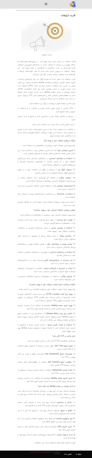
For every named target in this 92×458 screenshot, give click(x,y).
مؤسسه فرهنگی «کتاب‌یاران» (36, 452)
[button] (46, 4)
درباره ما (78, 454)
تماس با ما (68, 454)
